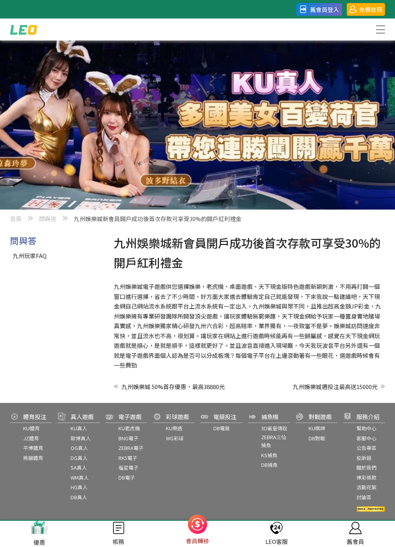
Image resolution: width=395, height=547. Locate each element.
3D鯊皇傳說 (274, 428)
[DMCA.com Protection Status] (370, 509)
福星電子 (128, 467)
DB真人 (79, 497)
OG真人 (79, 447)
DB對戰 (317, 438)
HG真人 (79, 487)
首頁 (16, 218)
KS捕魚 (269, 455)
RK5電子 (127, 457)
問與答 (47, 218)
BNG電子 (128, 438)
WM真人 (80, 477)
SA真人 (79, 467)
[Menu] (380, 29)
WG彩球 (175, 438)
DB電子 (126, 477)
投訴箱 (363, 457)
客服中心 (366, 438)
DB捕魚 (269, 464)
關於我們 (366, 467)
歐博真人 (81, 438)
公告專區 (366, 447)
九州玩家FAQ (30, 256)
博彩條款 (366, 477)
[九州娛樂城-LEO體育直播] (23, 29)
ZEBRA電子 (130, 447)
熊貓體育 (33, 457)
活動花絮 (366, 487)
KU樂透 (174, 428)
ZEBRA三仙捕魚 (273, 441)
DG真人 (79, 457)
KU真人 (79, 428)
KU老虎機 (129, 428)
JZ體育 (31, 438)
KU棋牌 (317, 428)
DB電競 (221, 428)
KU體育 (31, 428)
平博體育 (33, 447)
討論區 (363, 497)
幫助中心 (366, 428)
